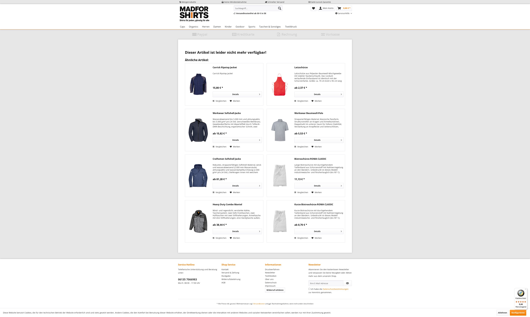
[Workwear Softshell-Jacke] (198, 130)
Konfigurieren (518, 312)
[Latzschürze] (280, 84)
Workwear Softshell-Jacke (227, 113)
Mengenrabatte (188, 2)
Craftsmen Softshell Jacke (227, 158)
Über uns (269, 279)
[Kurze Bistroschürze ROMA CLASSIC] (280, 221)
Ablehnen (502, 312)
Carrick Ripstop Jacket (225, 67)
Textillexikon (270, 276)
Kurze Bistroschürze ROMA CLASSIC (313, 204)
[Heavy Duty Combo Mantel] (198, 221)
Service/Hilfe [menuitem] (343, 13)
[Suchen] (280, 8)
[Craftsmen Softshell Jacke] (198, 175)
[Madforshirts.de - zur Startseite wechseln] (194, 14)
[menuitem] (258, 8)
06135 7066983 (187, 279)
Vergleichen (220, 101)
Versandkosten (259, 303)
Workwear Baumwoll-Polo (308, 113)
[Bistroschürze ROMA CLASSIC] (280, 175)
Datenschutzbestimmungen (336, 289)
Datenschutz (271, 282)
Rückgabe (226, 276)
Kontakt (225, 269)
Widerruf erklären (275, 290)
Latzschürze (301, 67)
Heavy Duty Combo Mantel (227, 204)
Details (235, 94)
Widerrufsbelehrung (231, 279)
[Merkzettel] (313, 8)
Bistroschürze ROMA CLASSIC (310, 158)
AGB (223, 282)
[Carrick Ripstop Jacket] (198, 84)
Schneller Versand (275, 2)
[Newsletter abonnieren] (347, 283)
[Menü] (525, 289)
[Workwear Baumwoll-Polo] (280, 130)
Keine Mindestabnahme (235, 2)
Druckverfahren (272, 269)
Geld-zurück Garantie (321, 2)
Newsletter (270, 272)
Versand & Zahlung (230, 272)
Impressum (270, 286)
